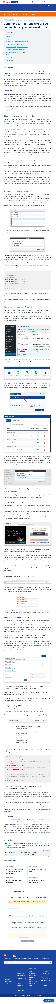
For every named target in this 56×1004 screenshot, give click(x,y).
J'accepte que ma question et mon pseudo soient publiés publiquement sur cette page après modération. (28, 923)
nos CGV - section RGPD (23, 937)
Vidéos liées (9, 60)
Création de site (8, 985)
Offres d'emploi (34, 981)
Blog (31, 971)
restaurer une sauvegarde (12, 805)
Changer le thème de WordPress (15, 49)
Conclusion (9, 57)
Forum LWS (33, 975)
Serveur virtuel (8, 974)
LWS (11, 958)
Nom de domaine (9, 972)
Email (37, 915)
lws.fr (31, 979)
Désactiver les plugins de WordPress (17, 47)
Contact (32, 985)
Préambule (9, 36)
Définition (9, 39)
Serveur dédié (8, 976)
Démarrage (21, 973)
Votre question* (11, 906)
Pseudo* (9, 915)
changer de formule (28, 694)
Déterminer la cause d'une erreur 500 (17, 41)
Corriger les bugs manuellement (15, 55)
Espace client (49, 2)
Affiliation (32, 977)
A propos (32, 983)
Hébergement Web (9, 970)
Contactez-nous (38, 2)
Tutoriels (32, 973)
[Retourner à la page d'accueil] (4, 14)
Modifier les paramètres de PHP (15, 52)
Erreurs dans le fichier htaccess (15, 44)
